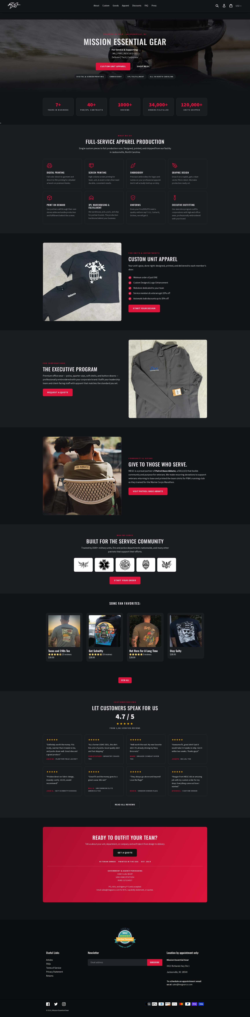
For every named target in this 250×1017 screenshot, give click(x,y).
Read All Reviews (125, 804)
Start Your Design (144, 308)
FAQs (48, 963)
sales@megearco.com (111, 890)
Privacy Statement (54, 971)
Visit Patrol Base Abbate (148, 491)
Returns (49, 975)
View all (125, 680)
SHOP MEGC (143, 66)
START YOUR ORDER (125, 580)
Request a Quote (57, 392)
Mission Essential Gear (60, 1010)
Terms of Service (53, 967)
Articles (49, 960)
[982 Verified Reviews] (125, 949)
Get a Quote (125, 852)
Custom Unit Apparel (113, 66)
